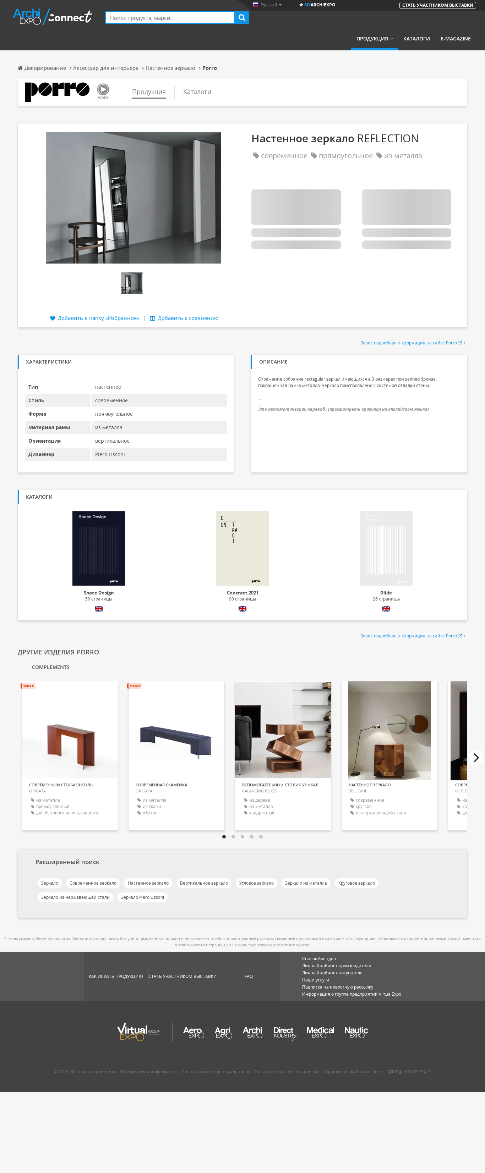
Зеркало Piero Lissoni (142, 897)
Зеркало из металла (306, 883)
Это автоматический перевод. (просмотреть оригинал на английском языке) (343, 409)
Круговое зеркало (356, 883)
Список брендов (319, 959)
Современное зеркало (93, 883)
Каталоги (416, 38)
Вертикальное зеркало (204, 883)
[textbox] (170, 17)
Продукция (372, 38)
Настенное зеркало (148, 883)
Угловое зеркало (256, 883)
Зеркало (49, 883)
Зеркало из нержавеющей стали (75, 897)
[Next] (475, 757)
